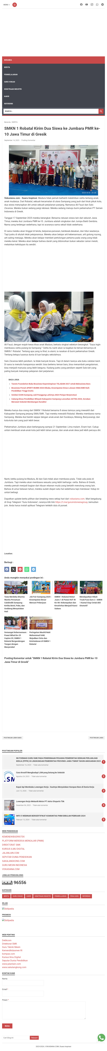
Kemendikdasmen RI (12, 950)
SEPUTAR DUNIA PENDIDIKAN (17, 857)
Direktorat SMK (9, 943)
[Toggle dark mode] (14, 5)
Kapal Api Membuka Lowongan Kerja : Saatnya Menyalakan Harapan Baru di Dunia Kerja (55, 787)
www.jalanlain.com (11, 964)
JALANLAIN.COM (10, 853)
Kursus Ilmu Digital (11, 957)
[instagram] (92, 5)
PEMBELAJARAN (10, 75)
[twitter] (13, 569)
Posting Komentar (28, 140)
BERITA (7, 67)
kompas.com (8, 953)
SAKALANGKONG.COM (13, 861)
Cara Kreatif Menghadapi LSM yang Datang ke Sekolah (40, 772)
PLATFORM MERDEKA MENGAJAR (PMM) (23, 840)
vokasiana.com (77, 498)
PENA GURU (74, 896)
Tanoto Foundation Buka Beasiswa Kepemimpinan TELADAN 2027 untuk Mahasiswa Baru (50, 384)
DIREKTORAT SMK (11, 844)
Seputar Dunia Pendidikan (15, 960)
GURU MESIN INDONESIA (14, 865)
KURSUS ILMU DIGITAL (13, 849)
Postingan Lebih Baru (12, 738)
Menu (5, 5)
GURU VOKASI (9, 82)
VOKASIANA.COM (11, 869)
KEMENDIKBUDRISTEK (13, 836)
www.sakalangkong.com (14, 967)
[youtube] (87, 5)
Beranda (8, 60)
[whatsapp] (97, 5)
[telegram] (102, 5)
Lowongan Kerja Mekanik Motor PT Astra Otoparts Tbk (40, 801)
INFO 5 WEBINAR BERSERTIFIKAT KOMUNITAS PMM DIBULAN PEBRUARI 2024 (50, 816)
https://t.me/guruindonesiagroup (71, 502)
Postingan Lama (96, 738)
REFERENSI (8, 104)
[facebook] (81, 5)
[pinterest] (20, 569)
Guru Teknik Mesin (11, 947)
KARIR (6, 96)
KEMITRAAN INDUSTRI (13, 89)
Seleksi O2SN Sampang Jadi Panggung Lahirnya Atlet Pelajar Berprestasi (44, 395)
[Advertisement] (53, 32)
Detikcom (6, 940)
